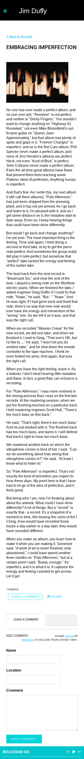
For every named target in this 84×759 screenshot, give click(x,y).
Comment (14, 690)
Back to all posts (20, 36)
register (28, 639)
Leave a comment (25, 596)
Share (57, 596)
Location (13, 670)
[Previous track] (68, 752)
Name (11, 650)
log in (69, 636)
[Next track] (79, 752)
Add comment (24, 739)
